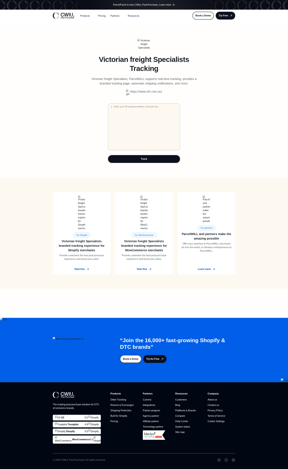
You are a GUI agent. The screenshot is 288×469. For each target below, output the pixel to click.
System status (182, 426)
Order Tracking (118, 399)
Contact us (213, 405)
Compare (180, 416)
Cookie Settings (216, 421)
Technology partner (153, 426)
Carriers (147, 399)
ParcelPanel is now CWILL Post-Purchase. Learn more (142, 4)
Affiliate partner (151, 421)
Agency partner (151, 416)
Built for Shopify (118, 416)
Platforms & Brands (185, 410)
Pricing (102, 16)
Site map (180, 432)
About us (212, 399)
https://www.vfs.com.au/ (146, 91)
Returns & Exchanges (122, 405)
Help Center (181, 421)
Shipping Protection (120, 410)
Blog (177, 405)
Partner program (151, 410)
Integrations (149, 405)
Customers (181, 399)
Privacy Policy (215, 410)
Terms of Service (216, 416)
